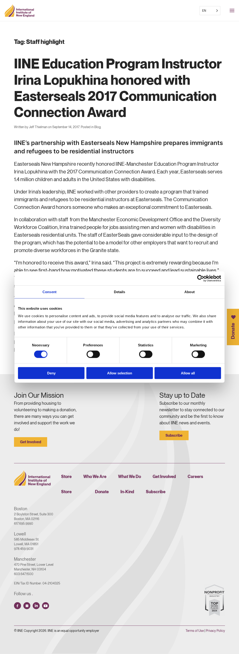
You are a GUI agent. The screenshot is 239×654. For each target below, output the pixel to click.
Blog (97, 127)
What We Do (129, 476)
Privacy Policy (215, 631)
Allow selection (119, 373)
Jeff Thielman (38, 127)
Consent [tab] (49, 292)
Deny (51, 373)
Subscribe (174, 435)
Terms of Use (195, 631)
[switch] (93, 354)
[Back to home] (19, 10)
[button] (234, 10)
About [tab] (189, 292)
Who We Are (94, 476)
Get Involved (30, 442)
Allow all (188, 373)
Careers (195, 476)
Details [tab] (119, 292)
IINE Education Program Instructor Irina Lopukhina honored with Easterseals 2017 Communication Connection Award (118, 87)
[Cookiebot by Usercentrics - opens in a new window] (200, 278)
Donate (233, 330)
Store (66, 476)
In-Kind (127, 491)
